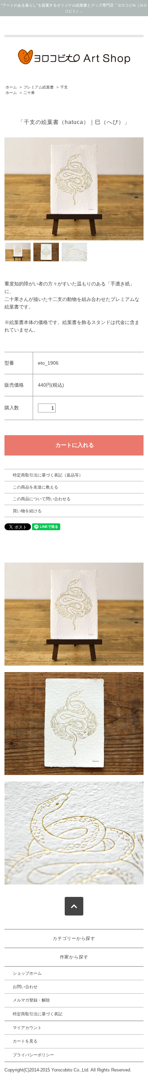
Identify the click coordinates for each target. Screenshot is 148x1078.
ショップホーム (27, 973)
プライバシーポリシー (33, 1055)
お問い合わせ (25, 986)
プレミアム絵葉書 (38, 87)
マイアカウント (27, 1027)
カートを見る (25, 1041)
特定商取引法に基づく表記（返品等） (48, 475)
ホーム (11, 87)
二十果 (29, 93)
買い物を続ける (27, 511)
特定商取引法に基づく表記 (37, 1014)
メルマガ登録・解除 (31, 1000)
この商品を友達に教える (35, 487)
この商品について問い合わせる (42, 498)
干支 (64, 87)
